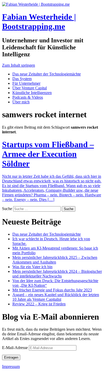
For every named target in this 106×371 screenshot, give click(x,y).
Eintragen (11, 357)
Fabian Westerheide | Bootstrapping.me (39, 21)
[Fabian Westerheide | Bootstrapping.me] (36, 4)
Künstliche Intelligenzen (32, 92)
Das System (22, 78)
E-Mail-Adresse (15, 347)
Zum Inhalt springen (18, 65)
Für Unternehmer (26, 83)
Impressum (11, 366)
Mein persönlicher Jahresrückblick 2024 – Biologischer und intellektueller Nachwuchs (57, 273)
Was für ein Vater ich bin (32, 267)
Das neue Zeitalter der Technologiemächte (46, 74)
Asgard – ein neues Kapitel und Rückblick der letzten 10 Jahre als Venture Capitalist (55, 297)
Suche (7, 208)
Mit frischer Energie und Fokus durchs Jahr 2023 (52, 290)
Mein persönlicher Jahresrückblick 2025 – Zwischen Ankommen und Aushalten (54, 259)
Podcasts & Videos (27, 97)
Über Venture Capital (29, 88)
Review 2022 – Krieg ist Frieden (39, 304)
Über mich (21, 102)
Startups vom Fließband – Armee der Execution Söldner (48, 154)
